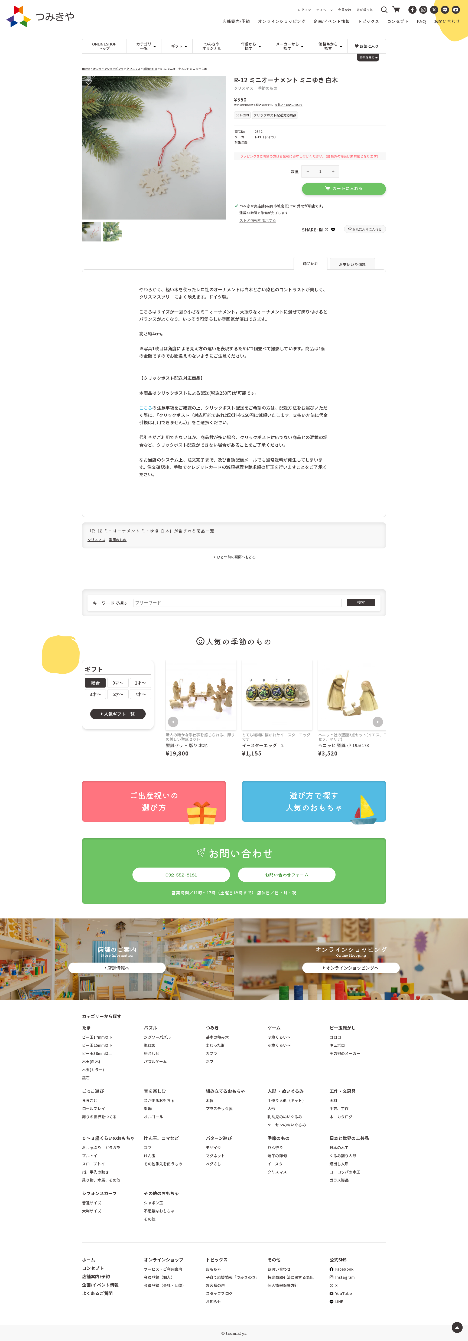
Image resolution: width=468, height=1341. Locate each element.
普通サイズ (91, 1202)
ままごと (90, 1100)
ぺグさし (213, 1163)
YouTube (343, 1293)
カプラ (211, 1053)
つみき (212, 1027)
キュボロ (337, 1045)
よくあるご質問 (97, 1293)
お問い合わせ (279, 1269)
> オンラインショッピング (107, 69)
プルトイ (90, 1155)
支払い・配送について (289, 105)
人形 (271, 1108)
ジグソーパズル (157, 1037)
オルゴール (153, 1116)
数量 (295, 171)
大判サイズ (91, 1211)
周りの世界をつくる (99, 1116)
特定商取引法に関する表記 (291, 1277)
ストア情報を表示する (257, 220)
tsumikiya (236, 1333)
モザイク (213, 1147)
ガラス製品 (339, 1180)
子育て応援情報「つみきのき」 (232, 1277)
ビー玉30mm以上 (97, 1053)
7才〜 (140, 694)
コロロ (335, 1037)
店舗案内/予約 (96, 1276)
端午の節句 (277, 1155)
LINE (338, 1301)
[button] (385, 10)
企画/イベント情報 (100, 1284)
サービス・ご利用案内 (163, 1269)
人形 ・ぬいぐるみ (286, 1091)
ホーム (88, 1259)
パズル (150, 1027)
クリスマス (133, 69)
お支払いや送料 (352, 264)
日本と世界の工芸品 (349, 1138)
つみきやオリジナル (212, 46)
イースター (277, 1163)
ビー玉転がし (343, 1027)
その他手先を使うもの (163, 1163)
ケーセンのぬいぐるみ (287, 1124)
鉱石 (86, 1077)
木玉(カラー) (93, 1069)
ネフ (209, 1061)
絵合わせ (151, 1053)
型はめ (149, 1045)
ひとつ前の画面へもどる (236, 557)
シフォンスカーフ (99, 1193)
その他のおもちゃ (161, 1193)
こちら (145, 407)
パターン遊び (219, 1138)
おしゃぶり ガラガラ (101, 1147)
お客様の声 (215, 1285)
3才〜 (95, 694)
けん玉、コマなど (161, 1138)
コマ (147, 1147)
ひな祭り (275, 1147)
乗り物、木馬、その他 (101, 1180)
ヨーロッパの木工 (345, 1172)
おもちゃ (213, 1269)
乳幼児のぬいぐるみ (285, 1116)
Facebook (343, 1269)
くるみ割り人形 (343, 1155)
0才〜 (117, 682)
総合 (95, 682)
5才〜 (117, 694)
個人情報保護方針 (283, 1285)
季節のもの (150, 69)
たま (86, 1027)
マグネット (215, 1155)
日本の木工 (339, 1147)
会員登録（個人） (159, 1277)
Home (86, 69)
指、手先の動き (95, 1172)
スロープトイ (93, 1163)
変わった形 (215, 1045)
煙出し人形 (339, 1163)
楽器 (147, 1108)
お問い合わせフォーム (287, 874)
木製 (209, 1100)
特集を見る (367, 57)
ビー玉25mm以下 (97, 1045)
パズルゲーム (155, 1061)
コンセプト (93, 1268)
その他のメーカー (345, 1053)
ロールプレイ (93, 1108)
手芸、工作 (339, 1108)
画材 (333, 1100)
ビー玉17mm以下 (97, 1037)
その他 (149, 1219)
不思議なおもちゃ (159, 1211)
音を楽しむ (155, 1091)
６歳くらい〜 (279, 1045)
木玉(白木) (91, 1061)
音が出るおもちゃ (159, 1100)
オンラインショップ (163, 1259)
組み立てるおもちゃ (225, 1091)
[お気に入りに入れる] (89, 82)
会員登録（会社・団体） (165, 1285)
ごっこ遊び (93, 1091)
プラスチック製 (219, 1108)
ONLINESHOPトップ (104, 46)
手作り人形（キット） (287, 1100)
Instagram (344, 1277)
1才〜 (140, 682)
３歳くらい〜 (279, 1037)
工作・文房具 (345, 1091)
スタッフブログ (219, 1293)
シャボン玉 (153, 1202)
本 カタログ (341, 1116)
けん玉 (149, 1155)
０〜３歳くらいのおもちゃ (108, 1138)
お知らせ (213, 1301)
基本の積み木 (217, 1037)
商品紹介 (310, 263)
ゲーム (274, 1027)
